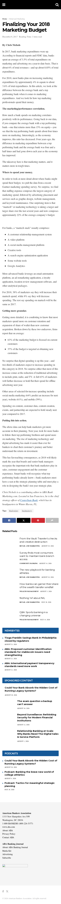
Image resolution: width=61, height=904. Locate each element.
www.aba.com (8, 826)
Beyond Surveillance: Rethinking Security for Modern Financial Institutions (36, 717)
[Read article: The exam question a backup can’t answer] (8, 704)
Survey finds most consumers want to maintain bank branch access (37, 556)
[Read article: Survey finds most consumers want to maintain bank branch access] (10, 556)
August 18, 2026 (23, 708)
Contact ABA (8, 837)
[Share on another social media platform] (52, 520)
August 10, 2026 (47, 577)
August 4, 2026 (10, 778)
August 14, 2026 (45, 563)
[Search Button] (57, 4)
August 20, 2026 (11, 695)
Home (4, 18)
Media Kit (6, 850)
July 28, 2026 (46, 602)
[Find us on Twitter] (7, 891)
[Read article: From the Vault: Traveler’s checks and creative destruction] (10, 542)
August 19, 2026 (47, 546)
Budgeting (13, 510)
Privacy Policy (8, 833)
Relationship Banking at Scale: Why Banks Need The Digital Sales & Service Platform (37, 734)
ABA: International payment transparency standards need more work (29, 665)
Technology (27, 510)
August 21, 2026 (11, 644)
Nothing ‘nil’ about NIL (32, 598)
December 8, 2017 (10, 36)
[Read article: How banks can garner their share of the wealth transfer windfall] (10, 587)
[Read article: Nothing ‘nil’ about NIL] (10, 602)
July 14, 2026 (45, 619)
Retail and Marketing (17, 18)
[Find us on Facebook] (3, 891)
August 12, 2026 (23, 725)
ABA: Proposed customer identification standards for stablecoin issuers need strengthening (28, 652)
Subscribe (6, 857)
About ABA (7, 830)
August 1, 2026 (23, 741)
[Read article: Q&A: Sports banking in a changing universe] (10, 616)
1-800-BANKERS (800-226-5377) (17, 823)
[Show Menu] (3, 4)
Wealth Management (29, 591)
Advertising (7, 854)
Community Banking (29, 563)
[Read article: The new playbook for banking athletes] (10, 573)
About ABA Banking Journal (15, 847)
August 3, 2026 (46, 591)
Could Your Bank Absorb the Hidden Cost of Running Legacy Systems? (31, 689)
